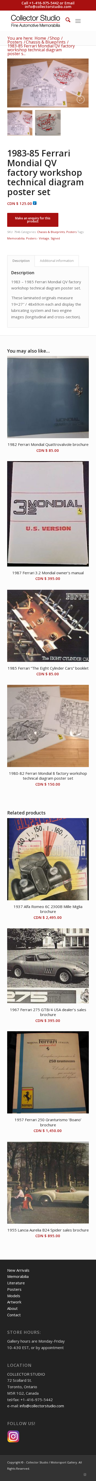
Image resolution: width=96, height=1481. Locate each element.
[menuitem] (65, 20)
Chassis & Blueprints (51, 232)
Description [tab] (21, 261)
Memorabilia (16, 238)
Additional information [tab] (57, 261)
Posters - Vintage (37, 238)
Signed (55, 238)
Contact (14, 1314)
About (12, 1308)
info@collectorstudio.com (48, 6)
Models (13, 1295)
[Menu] (78, 20)
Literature (16, 1282)
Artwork (14, 1301)
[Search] (65, 20)
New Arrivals (18, 1270)
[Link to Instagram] (85, 1474)
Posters (71, 232)
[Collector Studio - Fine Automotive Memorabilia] (39, 20)
